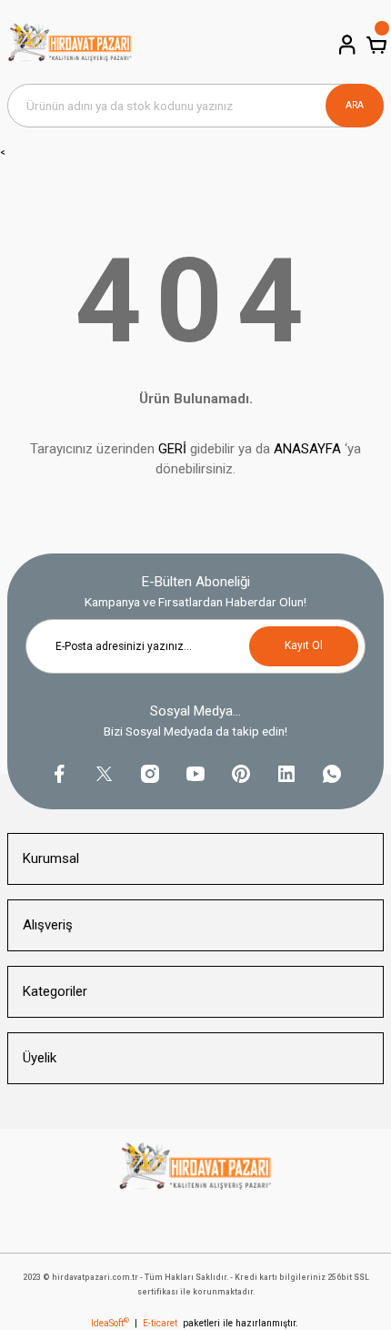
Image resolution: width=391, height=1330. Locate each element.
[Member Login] (345, 44)
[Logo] (70, 45)
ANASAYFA (307, 449)
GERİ (172, 449)
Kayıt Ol (304, 645)
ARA (355, 105)
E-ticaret (160, 1323)
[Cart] (375, 44)
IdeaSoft (110, 1323)
